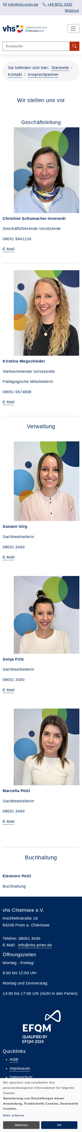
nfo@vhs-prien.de (35, 945)
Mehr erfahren (13, 1115)
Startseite (60, 68)
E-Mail (8, 249)
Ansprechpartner (43, 74)
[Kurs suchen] (74, 46)
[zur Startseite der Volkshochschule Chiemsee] (25, 28)
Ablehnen (21, 1125)
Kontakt (15, 74)
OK (59, 1125)
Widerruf (72, 10)
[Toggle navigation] (73, 28)
